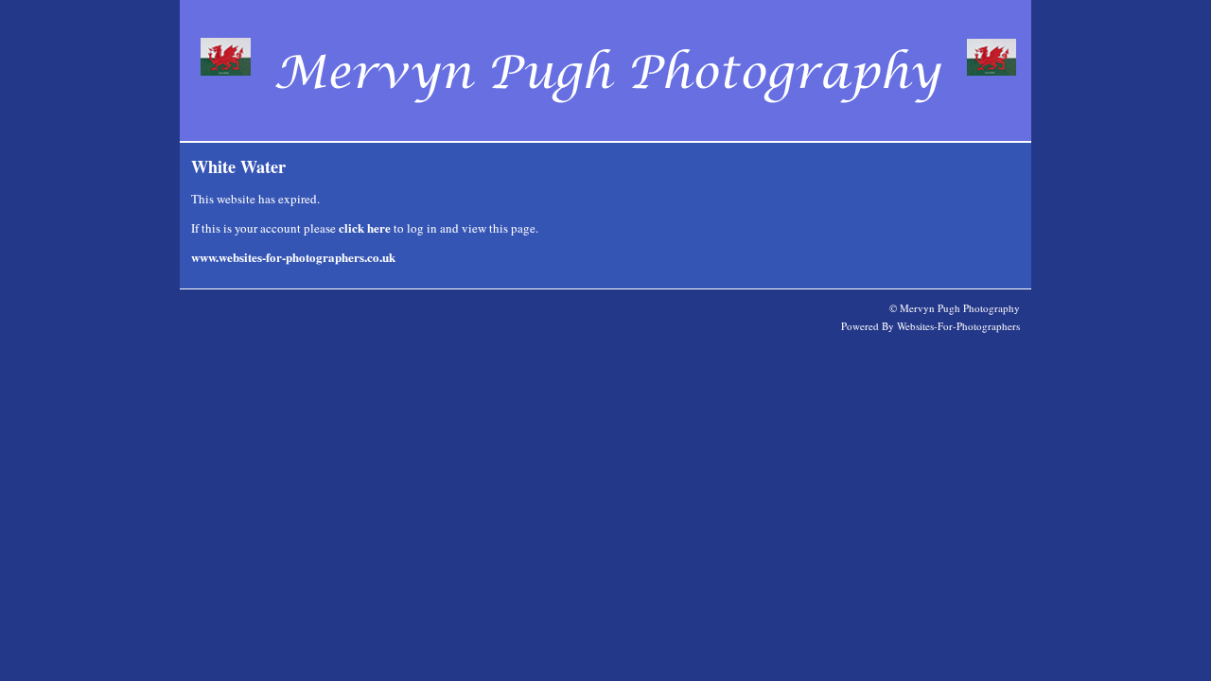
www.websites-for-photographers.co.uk (293, 257)
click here (365, 227)
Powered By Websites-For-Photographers (930, 326)
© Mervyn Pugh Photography (954, 308)
